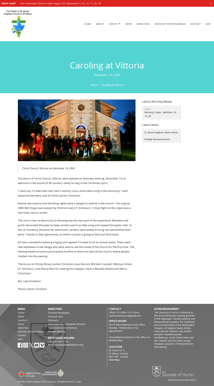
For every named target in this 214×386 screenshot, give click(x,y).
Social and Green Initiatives (62, 327)
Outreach (53, 320)
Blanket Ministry (56, 331)
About (100, 23)
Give (208, 23)
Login (78, 381)
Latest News (150, 125)
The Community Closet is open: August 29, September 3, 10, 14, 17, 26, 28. (60, 3)
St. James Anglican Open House (161, 132)
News (128, 23)
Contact (195, 23)
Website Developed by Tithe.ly (182, 380)
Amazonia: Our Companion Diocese (67, 324)
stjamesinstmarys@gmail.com (125, 315)
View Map (114, 359)
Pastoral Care (55, 316)
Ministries (143, 23)
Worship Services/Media (170, 23)
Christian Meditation (59, 312)
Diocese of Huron (174, 372)
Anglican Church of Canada (29, 374)
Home (87, 23)
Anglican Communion (53, 373)
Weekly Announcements (157, 139)
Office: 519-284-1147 (120, 312)
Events (113, 23)
